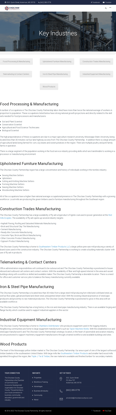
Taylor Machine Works (79, 329)
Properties (37, 378)
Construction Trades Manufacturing (96, 61)
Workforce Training (41, 382)
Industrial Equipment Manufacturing (96, 74)
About (36, 400)
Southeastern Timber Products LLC (54, 246)
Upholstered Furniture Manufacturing (57, 61)
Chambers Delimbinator (49, 326)
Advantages (38, 386)
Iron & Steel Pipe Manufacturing (55, 74)
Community (38, 395)
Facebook (96, 2)
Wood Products (49, 87)
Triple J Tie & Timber (40, 356)
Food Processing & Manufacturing (16, 61)
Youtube (108, 2)
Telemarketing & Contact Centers (16, 74)
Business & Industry (41, 391)
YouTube (108, 411)
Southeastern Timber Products (74, 353)
